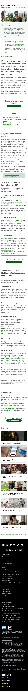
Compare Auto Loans (9, 534)
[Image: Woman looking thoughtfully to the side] (14, 436)
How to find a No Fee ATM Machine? (11, 617)
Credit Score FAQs (7, 622)
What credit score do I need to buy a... (13, 443)
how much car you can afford (8, 405)
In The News (5, 561)
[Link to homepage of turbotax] (14, 677)
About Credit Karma (7, 557)
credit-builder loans (6, 358)
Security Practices (7, 576)
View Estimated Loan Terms (14, 262)
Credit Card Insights (7, 602)
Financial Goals (6, 604)
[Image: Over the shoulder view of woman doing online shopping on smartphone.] (14, 451)
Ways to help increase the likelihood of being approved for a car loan (13, 123)
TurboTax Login (6, 580)
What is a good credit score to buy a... (13, 527)
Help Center (5, 569)
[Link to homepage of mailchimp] (14, 686)
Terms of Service (6, 593)
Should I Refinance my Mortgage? (10, 619)
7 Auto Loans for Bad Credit (9, 615)
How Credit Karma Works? (9, 572)
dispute (17, 169)
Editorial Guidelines (7, 578)
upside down (19, 333)
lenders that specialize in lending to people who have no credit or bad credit (14, 202)
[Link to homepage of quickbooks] (14, 683)
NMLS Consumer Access (7, 640)
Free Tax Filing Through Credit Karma (11, 574)
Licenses (22, 638)
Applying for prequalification (8, 408)
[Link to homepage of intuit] (14, 675)
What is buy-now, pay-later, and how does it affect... (12, 459)
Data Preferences (6, 596)
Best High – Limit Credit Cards (10, 611)
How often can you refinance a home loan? (13, 476)
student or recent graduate (13, 220)
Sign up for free (22, 7)
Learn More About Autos (20, 534)
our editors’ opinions (17, 44)
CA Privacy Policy (6, 591)
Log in (17, 7)
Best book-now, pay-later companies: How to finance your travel (13, 493)
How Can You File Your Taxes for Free (11, 583)
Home (2, 534)
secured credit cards (19, 358)
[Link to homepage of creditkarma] (14, 680)
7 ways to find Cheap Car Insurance (11, 613)
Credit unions (4, 238)
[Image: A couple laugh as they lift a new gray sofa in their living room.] (14, 503)
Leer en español (21, 10)
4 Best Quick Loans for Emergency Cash (12, 608)
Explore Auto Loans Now (14, 105)
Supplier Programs (7, 563)
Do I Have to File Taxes (8, 606)
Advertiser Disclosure (7, 56)
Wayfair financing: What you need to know (12, 511)
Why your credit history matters (11, 118)
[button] (26, 7)
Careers (4, 559)
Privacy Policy (6, 589)
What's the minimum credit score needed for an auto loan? (12, 175)
